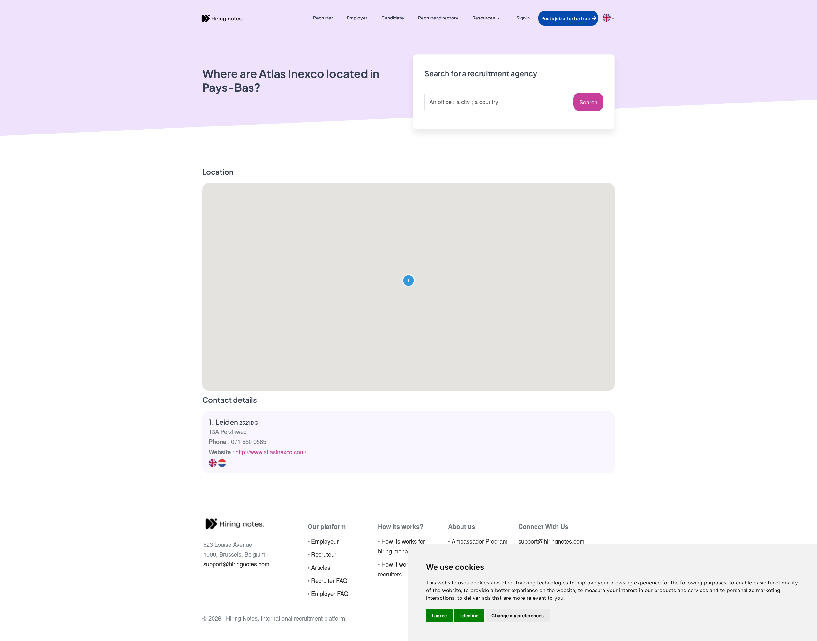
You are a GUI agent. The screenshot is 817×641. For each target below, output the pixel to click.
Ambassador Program (479, 541)
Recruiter (323, 17)
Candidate (392, 17)
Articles (320, 567)
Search (588, 102)
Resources (483, 17)
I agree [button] (439, 615)
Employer (357, 17)
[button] (408, 280)
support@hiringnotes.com (236, 564)
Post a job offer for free (566, 18)
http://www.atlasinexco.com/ (271, 451)
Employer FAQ (329, 593)
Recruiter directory (438, 17)
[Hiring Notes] (221, 17)
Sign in (523, 17)
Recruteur (323, 554)
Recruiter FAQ (329, 580)
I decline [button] (469, 615)
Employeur (325, 541)
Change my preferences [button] (517, 615)
